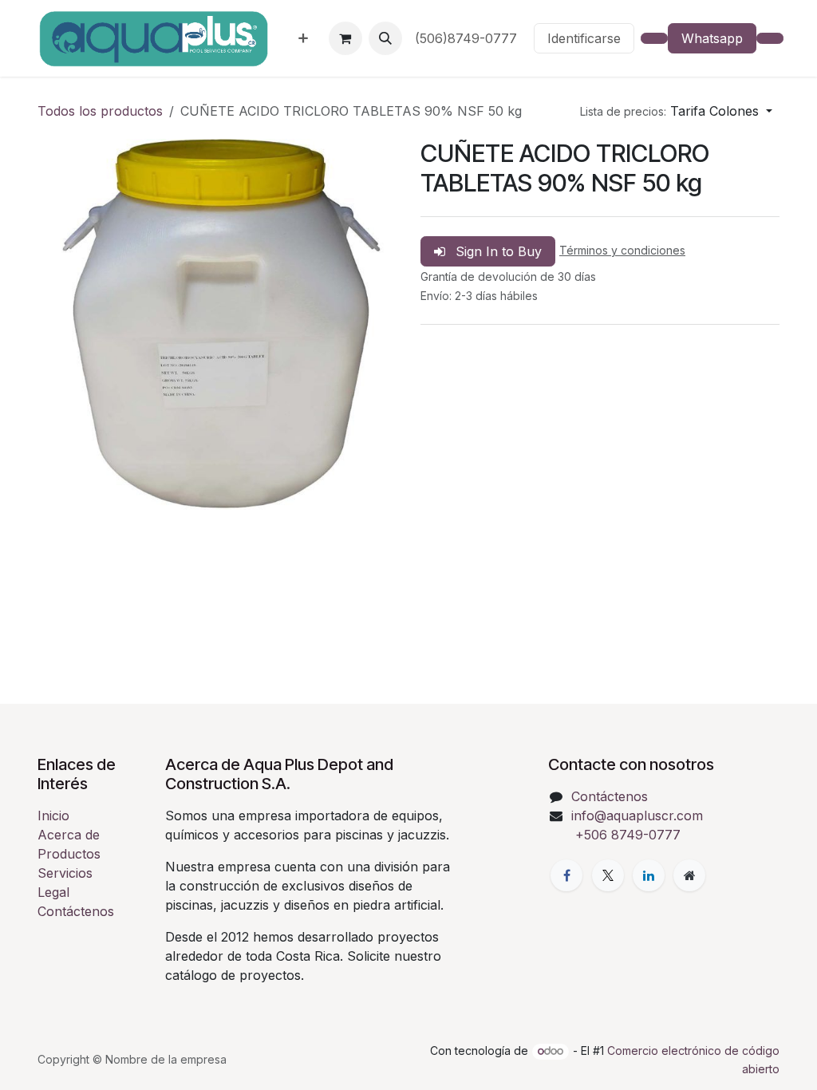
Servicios (65, 873)
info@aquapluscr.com (637, 815)
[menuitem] (303, 38)
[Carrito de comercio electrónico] (345, 38)
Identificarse (584, 38)
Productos (69, 854)
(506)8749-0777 (468, 38)
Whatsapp (712, 38)
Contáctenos (75, 911)
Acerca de (68, 835)
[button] (385, 38)
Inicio (53, 815)
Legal (53, 892)
